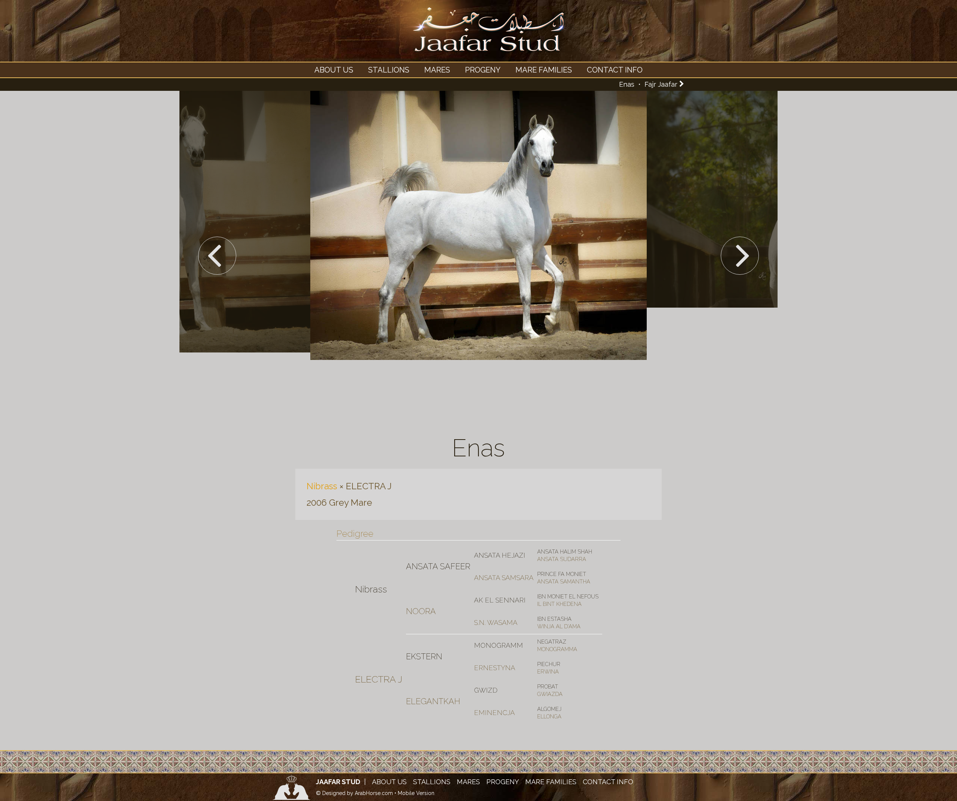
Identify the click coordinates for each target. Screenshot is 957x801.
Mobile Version (416, 793)
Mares (437, 69)
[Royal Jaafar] (478, 36)
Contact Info (615, 69)
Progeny (483, 69)
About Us (333, 69)
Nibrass (322, 486)
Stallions (388, 69)
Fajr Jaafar (660, 84)
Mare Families (544, 69)
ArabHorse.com (374, 793)
